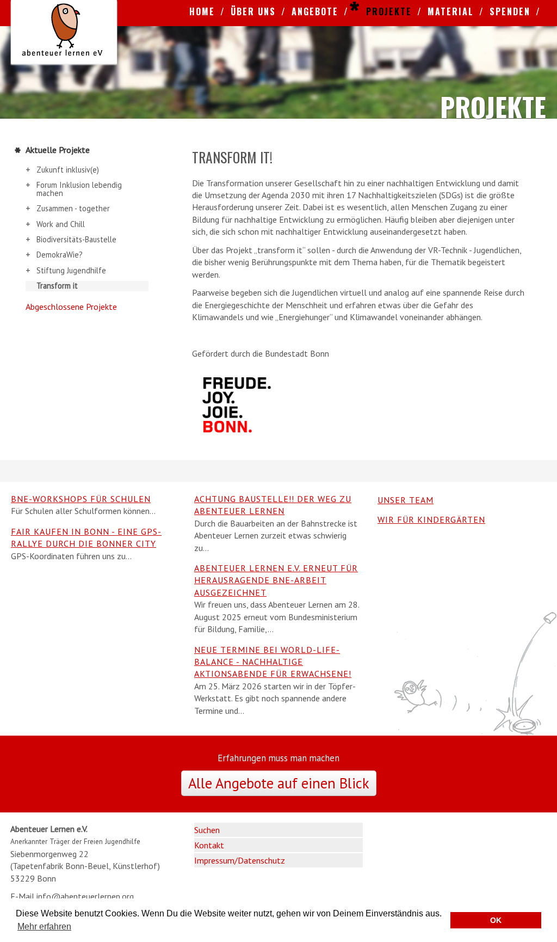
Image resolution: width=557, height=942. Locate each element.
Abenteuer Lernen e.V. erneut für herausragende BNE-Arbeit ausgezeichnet (276, 580)
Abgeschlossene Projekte (71, 306)
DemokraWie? (59, 255)
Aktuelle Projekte (58, 149)
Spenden (510, 11)
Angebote (315, 11)
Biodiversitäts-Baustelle (76, 239)
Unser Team (405, 499)
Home (202, 11)
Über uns (253, 11)
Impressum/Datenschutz (239, 860)
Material (451, 11)
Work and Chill (60, 224)
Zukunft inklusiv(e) (67, 170)
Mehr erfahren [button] (44, 926)
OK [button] (496, 920)
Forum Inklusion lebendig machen (79, 189)
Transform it (57, 286)
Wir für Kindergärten (431, 519)
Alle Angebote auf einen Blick (278, 783)
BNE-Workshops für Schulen (81, 498)
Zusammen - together (73, 208)
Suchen (207, 829)
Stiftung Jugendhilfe (71, 271)
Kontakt (209, 845)
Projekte (389, 11)
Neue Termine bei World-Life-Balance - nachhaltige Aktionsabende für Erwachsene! (272, 662)
